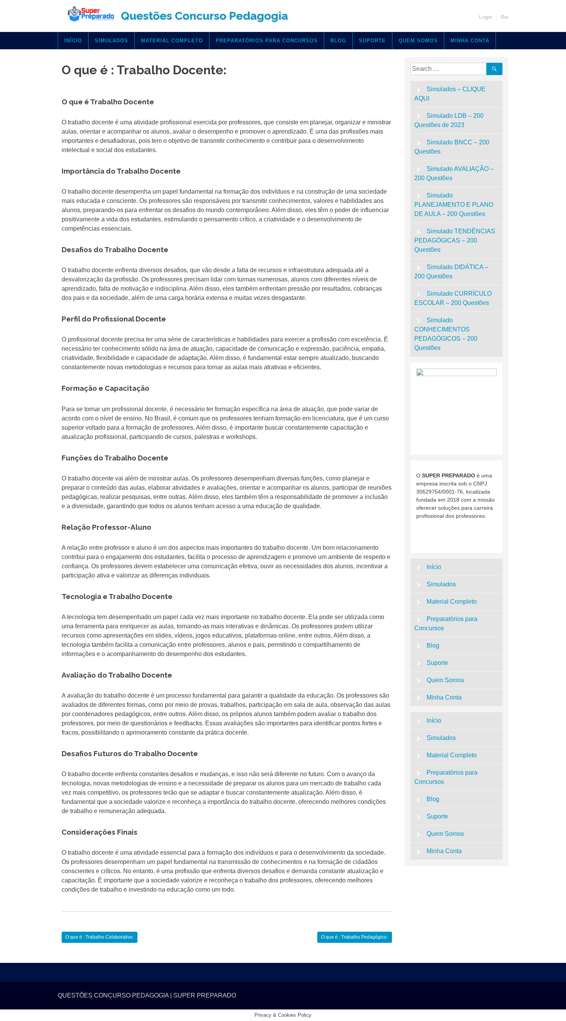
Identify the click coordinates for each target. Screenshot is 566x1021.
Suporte (372, 41)
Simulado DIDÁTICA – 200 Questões (451, 272)
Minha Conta (469, 41)
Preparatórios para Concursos (267, 41)
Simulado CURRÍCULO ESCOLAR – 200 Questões (453, 298)
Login (485, 17)
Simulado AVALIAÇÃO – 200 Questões (454, 173)
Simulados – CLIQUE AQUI (450, 94)
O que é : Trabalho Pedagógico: (354, 937)
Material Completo (172, 41)
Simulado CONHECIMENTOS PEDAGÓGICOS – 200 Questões (445, 334)
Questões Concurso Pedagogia (204, 15)
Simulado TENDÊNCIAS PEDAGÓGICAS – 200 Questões (455, 240)
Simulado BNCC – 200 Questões (452, 147)
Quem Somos (418, 41)
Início (73, 41)
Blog (338, 41)
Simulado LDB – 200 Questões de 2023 (449, 120)
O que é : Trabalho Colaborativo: (99, 937)
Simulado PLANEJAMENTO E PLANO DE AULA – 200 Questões (453, 204)
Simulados (111, 41)
